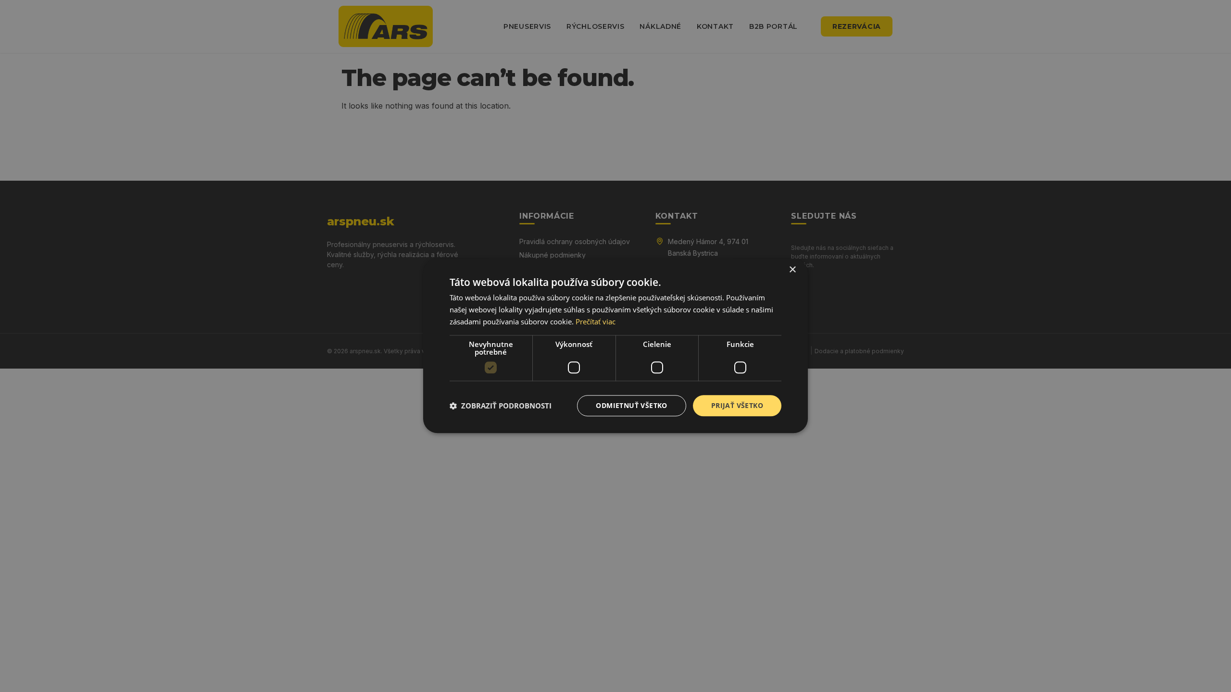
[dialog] (615, 346)
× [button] (792, 269)
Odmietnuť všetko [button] (631, 405)
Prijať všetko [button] (737, 405)
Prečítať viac (596, 321)
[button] (501, 405)
